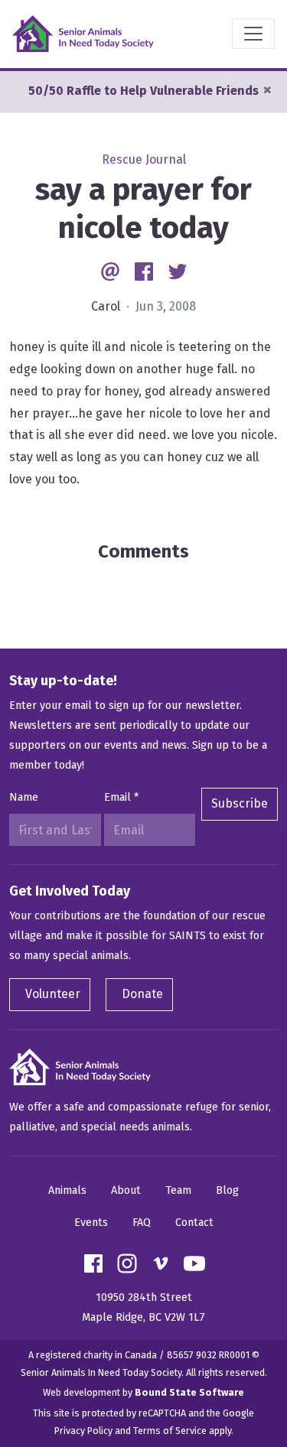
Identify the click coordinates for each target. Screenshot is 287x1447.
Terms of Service (170, 1430)
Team (178, 1190)
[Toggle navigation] (253, 33)
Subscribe (239, 803)
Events (91, 1222)
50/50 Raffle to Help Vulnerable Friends (143, 90)
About (126, 1190)
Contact (194, 1222)
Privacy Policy (83, 1430)
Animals (67, 1190)
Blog (227, 1190)
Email (121, 797)
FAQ (141, 1222)
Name (23, 797)
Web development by (143, 1392)
